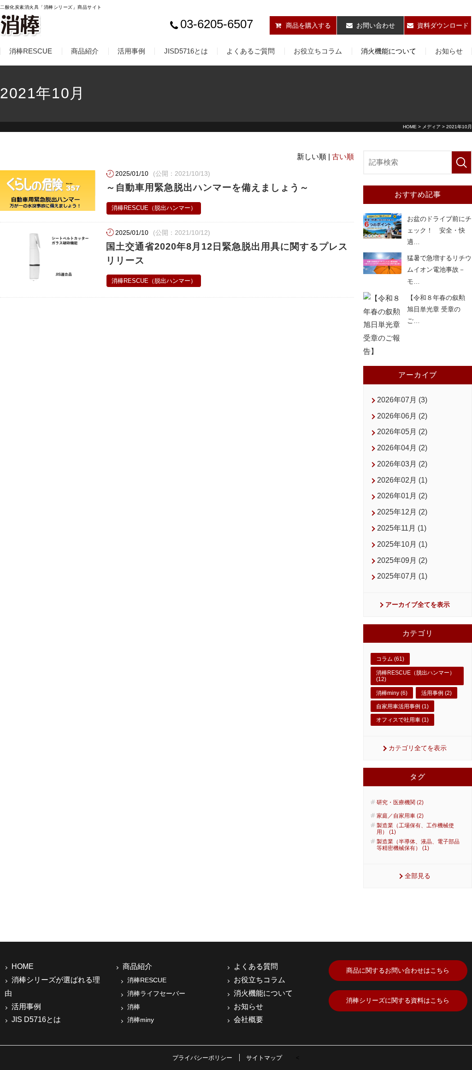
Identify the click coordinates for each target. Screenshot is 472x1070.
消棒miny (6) (391, 693)
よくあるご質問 (250, 51)
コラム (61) (390, 659)
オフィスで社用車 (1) (402, 720)
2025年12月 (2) (402, 512)
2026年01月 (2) (402, 496)
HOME (410, 126)
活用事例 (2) (436, 693)
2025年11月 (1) (401, 528)
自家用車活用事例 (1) (402, 706)
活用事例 (131, 51)
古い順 (343, 157)
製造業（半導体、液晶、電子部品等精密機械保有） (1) (418, 844)
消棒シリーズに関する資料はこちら (397, 1000)
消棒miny (140, 1019)
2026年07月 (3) (402, 400)
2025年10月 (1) (402, 544)
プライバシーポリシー (202, 1057)
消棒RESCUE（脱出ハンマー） (154, 207)
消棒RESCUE (30, 51)
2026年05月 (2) (402, 432)
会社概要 (248, 1019)
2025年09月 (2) (402, 560)
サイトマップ (264, 1057)
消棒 (133, 1006)
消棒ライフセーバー (156, 993)
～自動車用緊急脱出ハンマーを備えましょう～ (207, 187)
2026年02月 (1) (402, 480)
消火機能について (388, 51)
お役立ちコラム (318, 51)
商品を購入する (308, 25)
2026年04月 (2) (402, 448)
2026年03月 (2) (402, 464)
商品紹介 (85, 51)
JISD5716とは (186, 51)
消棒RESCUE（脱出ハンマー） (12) (415, 675)
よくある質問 (256, 966)
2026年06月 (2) (402, 416)
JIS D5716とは (36, 1019)
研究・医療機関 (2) (400, 802)
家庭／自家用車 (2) (400, 816)
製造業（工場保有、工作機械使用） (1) (415, 828)
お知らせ (449, 51)
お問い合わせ (375, 25)
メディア (431, 126)
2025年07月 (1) (402, 576)
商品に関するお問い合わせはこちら (397, 970)
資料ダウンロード (443, 25)
